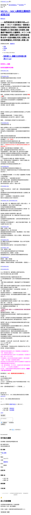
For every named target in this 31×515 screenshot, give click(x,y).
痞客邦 (11, 404)
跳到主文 (3, 18)
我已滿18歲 (3, 512)
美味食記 (12, 408)
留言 (14, 404)
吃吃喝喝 (12, 410)
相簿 (4, 46)
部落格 (5, 48)
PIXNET (6, 493)
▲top (2, 412)
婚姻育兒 (12, 43)
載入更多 (3, 415)
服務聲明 (15, 494)
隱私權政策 (25, 493)
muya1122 (3, 396)
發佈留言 (3, 424)
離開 (8, 512)
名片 (4, 50)
